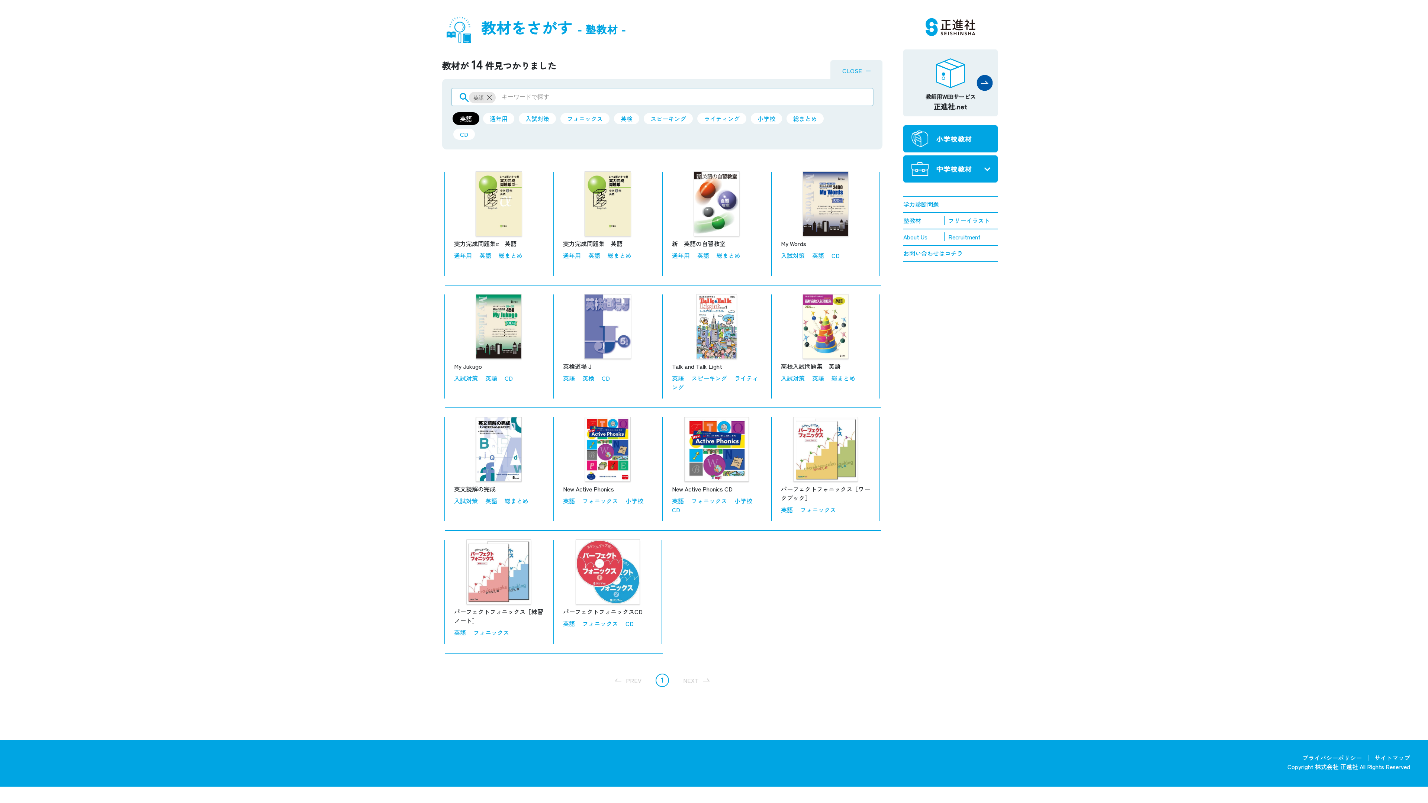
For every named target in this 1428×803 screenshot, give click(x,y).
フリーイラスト (969, 220)
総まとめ (805, 118)
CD (464, 134)
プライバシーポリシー (1332, 757)
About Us (915, 236)
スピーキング (668, 118)
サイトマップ (1392, 757)
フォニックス (585, 118)
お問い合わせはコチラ (933, 253)
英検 (627, 118)
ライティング (722, 118)
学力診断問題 (921, 204)
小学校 (766, 118)
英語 (466, 118)
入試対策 (537, 118)
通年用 (499, 118)
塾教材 (912, 220)
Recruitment (964, 236)
